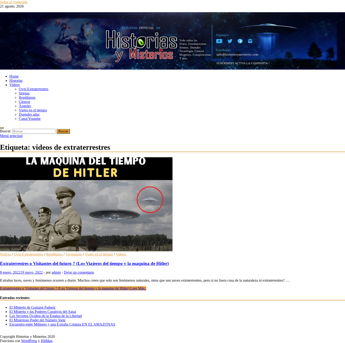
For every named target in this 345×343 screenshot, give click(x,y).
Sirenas (24, 93)
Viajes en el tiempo (33, 110)
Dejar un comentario (79, 272)
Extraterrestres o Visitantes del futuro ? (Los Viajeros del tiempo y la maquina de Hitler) (84, 263)
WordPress (29, 341)
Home (14, 76)
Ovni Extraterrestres (33, 89)
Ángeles (25, 106)
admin (56, 272)
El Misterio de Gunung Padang (32, 307)
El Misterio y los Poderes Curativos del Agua (42, 312)
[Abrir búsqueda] (2, 128)
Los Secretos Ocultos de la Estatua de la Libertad (45, 316)
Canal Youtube (30, 119)
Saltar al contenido (13, 2)
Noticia (5, 254)
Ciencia (24, 102)
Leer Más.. (73, 288)
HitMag (46, 341)
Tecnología (73, 254)
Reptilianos (27, 97)
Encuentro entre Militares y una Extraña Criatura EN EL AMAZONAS (62, 324)
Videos (14, 85)
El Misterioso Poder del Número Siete (37, 320)
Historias (16, 81)
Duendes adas (29, 114)
